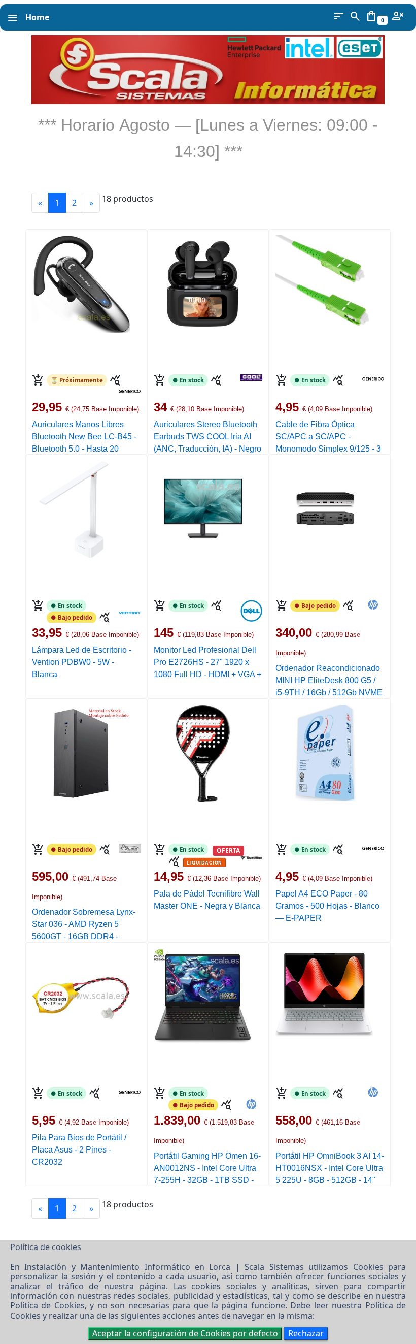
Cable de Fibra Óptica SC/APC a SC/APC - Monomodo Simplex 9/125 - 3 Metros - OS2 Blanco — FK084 (328, 448)
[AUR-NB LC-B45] (81, 280)
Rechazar (306, 1333)
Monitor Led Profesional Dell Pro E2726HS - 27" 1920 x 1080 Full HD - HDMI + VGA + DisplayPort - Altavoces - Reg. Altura (207, 674)
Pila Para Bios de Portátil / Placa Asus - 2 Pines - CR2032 (79, 1149)
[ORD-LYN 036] (81, 749)
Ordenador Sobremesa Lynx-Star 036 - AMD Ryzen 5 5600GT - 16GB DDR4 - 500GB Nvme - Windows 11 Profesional (83, 936)
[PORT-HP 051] (324, 993)
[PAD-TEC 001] (203, 749)
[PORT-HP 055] (203, 993)
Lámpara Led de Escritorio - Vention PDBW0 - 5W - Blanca (81, 662)
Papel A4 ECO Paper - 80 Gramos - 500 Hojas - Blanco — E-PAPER (327, 905)
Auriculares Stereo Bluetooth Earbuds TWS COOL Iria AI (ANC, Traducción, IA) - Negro (207, 436)
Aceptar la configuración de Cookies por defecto (185, 1333)
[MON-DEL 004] (203, 505)
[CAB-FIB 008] (324, 280)
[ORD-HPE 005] (324, 505)
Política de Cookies (47, 1305)
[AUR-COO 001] (203, 280)
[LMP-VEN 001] (81, 505)
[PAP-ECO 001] (324, 749)
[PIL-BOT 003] (81, 993)
